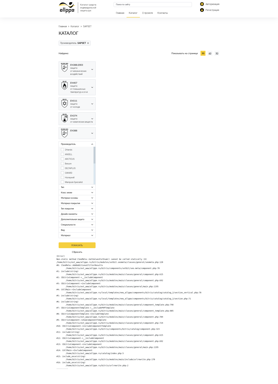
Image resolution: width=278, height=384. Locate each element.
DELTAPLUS (70, 168)
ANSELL (68, 154)
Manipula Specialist (74, 182)
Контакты (163, 13)
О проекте (147, 13)
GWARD (68, 173)
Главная (120, 13)
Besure (68, 163)
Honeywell (69, 177)
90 (217, 53)
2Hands (68, 150)
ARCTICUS (70, 159)
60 (210, 53)
